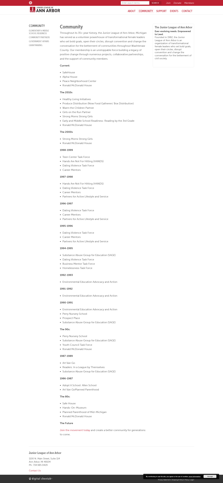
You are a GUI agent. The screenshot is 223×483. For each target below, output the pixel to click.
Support (161, 11)
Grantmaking (35, 45)
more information (195, 476)
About (132, 11)
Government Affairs (39, 41)
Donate (177, 3)
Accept (210, 476)
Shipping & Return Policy (180, 480)
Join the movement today (75, 430)
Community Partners (39, 37)
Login (192, 480)
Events (174, 11)
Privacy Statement (164, 480)
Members (189, 3)
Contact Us (35, 470)
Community (146, 11)
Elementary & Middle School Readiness (39, 32)
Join (168, 3)
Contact (187, 11)
